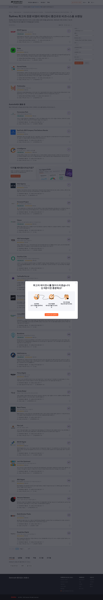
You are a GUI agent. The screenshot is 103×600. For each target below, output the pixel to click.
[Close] (76, 283)
